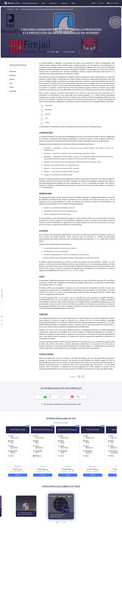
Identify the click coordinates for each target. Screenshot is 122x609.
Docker (108, 322)
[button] (116, 452)
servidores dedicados (72, 270)
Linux (92, 95)
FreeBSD (84, 183)
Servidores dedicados (30, 3)
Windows (97, 239)
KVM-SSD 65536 (93, 430)
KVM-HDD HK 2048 (17, 430)
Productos (52, 3)
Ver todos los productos (61, 422)
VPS (43, 3)
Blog (73, 3)
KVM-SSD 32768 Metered (67, 430)
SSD (55, 284)
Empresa (64, 3)
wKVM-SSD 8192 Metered (42, 430)
